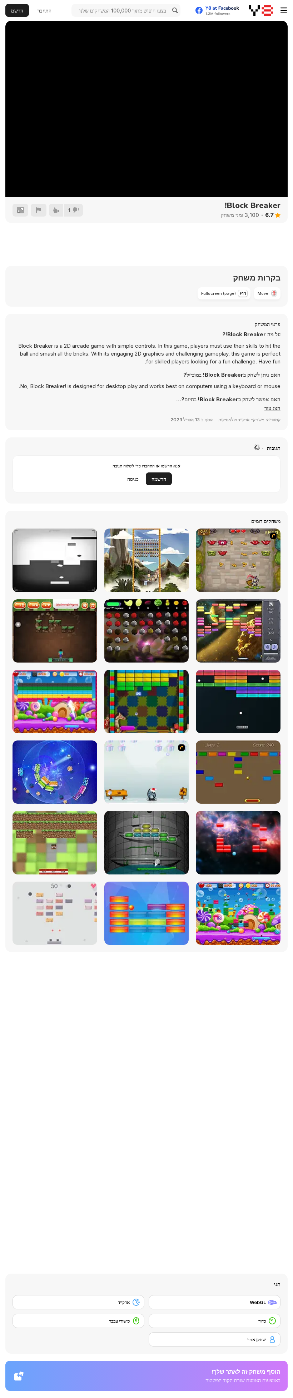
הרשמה (159, 479)
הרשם (17, 11)
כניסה (133, 479)
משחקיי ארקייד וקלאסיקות (241, 419)
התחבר (44, 11)
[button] (272, 408)
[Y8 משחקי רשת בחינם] (261, 10)
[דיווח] (38, 210)
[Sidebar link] (284, 10)
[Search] (174, 10)
